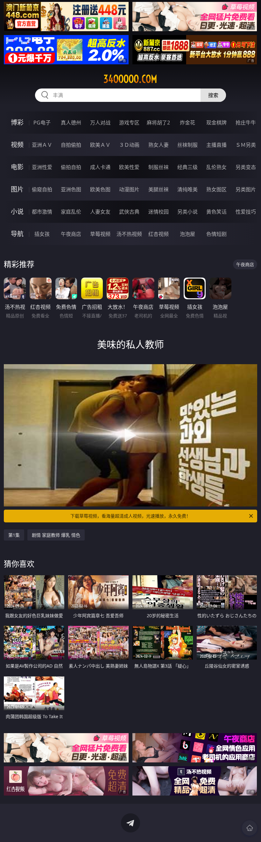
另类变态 (246, 167)
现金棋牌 (216, 122)
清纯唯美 (187, 189)
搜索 (213, 95)
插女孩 (42, 233)
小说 (17, 211)
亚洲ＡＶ (42, 144)
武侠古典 (129, 211)
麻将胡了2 (158, 122)
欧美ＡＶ (100, 144)
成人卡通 (100, 167)
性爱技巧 (246, 211)
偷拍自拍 (71, 167)
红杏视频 (158, 233)
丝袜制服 (187, 144)
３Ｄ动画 (129, 144)
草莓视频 (100, 233)
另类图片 (246, 189)
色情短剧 (216, 233)
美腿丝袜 (158, 189)
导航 (17, 234)
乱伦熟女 (216, 167)
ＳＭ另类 (246, 144)
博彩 (17, 122)
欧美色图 (100, 189)
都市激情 (42, 211)
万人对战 (100, 122)
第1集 (14, 535)
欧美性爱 (129, 167)
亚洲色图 (71, 189)
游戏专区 (129, 122)
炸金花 (187, 122)
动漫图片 (129, 189)
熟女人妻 (158, 144)
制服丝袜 (158, 167)
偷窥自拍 (42, 189)
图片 (17, 189)
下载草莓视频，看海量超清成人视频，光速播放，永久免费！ (130, 516)
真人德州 (71, 122)
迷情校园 (158, 211)
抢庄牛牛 (246, 122)
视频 (17, 144)
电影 (17, 167)
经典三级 (187, 167)
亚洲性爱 (42, 167)
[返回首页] (249, 828)
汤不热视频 (129, 233)
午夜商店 (71, 233)
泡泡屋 (187, 233)
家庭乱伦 (71, 211)
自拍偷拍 (71, 144)
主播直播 (216, 144)
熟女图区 (216, 189)
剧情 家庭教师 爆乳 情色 (56, 535)
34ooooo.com (130, 79)
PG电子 (42, 122)
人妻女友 (100, 211)
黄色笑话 (216, 211)
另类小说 (187, 211)
